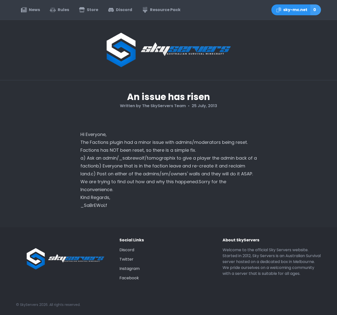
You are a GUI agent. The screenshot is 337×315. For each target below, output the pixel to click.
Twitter (126, 259)
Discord (126, 250)
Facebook (129, 278)
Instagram (129, 268)
